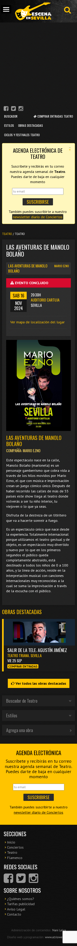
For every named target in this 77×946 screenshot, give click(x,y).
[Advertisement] (38, 62)
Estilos (9, 125)
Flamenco (14, 857)
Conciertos (15, 847)
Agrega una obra (19, 730)
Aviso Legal (16, 909)
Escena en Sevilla (32, 11)
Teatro (7, 234)
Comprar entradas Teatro (55, 116)
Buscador (10, 116)
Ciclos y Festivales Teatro (22, 134)
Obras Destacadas (30, 125)
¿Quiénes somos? (20, 898)
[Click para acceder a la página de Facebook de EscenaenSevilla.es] (6, 109)
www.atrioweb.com (57, 937)
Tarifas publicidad (21, 903)
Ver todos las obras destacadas (40, 683)
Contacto (14, 914)
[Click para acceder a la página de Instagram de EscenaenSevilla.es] (20, 109)
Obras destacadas (22, 611)
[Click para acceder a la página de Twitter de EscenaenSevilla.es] (13, 109)
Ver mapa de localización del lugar (37, 322)
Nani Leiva (59, 930)
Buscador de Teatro (21, 700)
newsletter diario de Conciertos (37, 217)
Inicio (11, 842)
